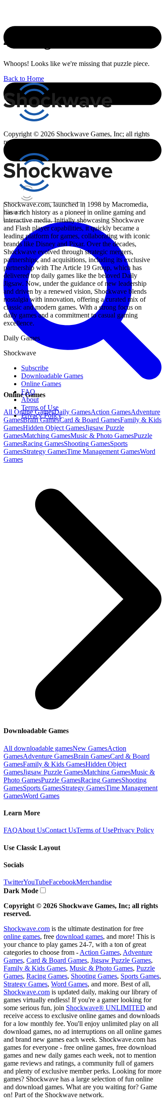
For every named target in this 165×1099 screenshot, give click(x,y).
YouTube (36, 882)
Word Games (41, 796)
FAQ (11, 830)
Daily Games (72, 412)
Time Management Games (103, 451)
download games (79, 936)
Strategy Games (45, 451)
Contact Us (60, 830)
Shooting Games (87, 443)
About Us (31, 830)
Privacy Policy (134, 830)
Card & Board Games (89, 420)
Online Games (41, 383)
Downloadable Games (52, 376)
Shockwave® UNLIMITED (105, 1007)
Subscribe (34, 368)
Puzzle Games (61, 780)
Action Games (111, 412)
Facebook (62, 882)
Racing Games (43, 443)
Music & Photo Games (102, 435)
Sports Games (42, 788)
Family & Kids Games (54, 764)
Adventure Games (48, 756)
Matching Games (46, 435)
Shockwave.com (27, 928)
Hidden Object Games (54, 427)
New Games (90, 748)
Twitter (13, 882)
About (30, 399)
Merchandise (94, 882)
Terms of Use (95, 830)
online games (22, 936)
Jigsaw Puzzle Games (53, 772)
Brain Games (41, 420)
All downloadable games (38, 748)
